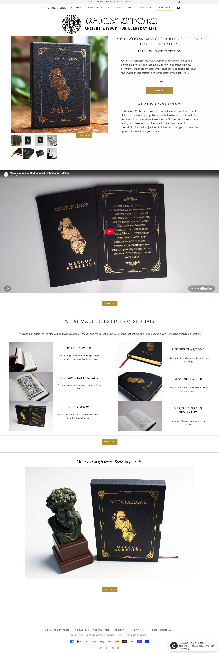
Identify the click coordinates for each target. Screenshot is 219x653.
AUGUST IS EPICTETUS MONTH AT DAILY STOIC (109, 2)
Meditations (137, 630)
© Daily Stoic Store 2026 (57, 630)
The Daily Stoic (101, 630)
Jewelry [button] (109, 8)
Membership (165, 8)
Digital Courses (145, 8)
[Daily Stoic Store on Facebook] (106, 648)
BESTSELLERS (75, 8)
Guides (130, 8)
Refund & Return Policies (100, 635)
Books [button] (120, 8)
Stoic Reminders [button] (94, 8)
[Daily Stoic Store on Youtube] (118, 648)
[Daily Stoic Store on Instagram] (112, 648)
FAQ (120, 635)
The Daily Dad (82, 630)
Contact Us (77, 635)
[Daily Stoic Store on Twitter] (101, 648)
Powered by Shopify (137, 635)
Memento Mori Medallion (161, 630)
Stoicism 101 (120, 630)
